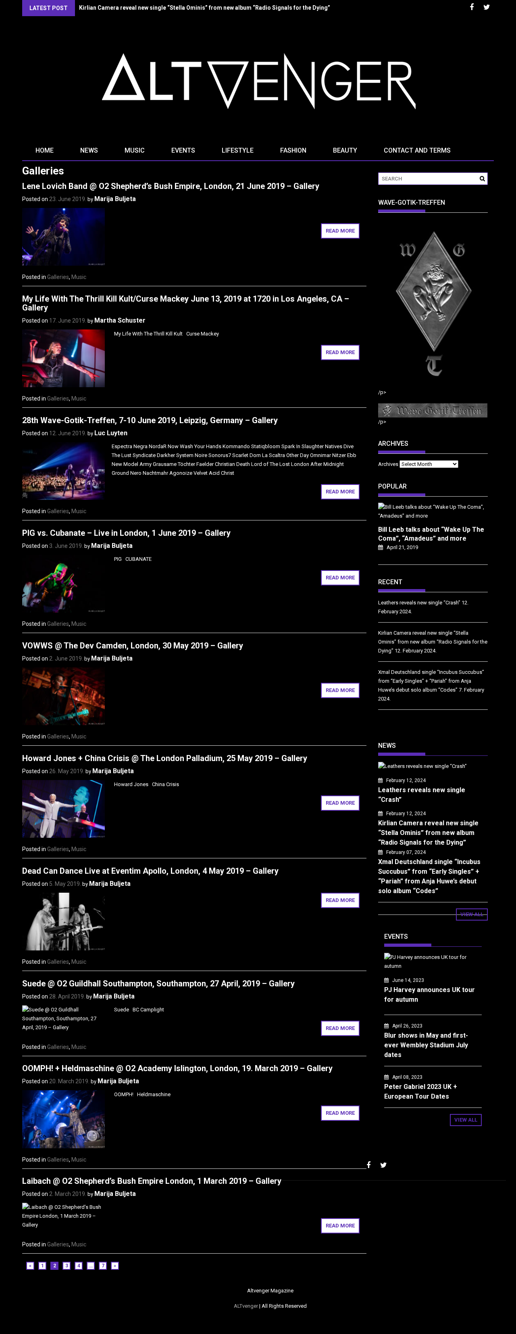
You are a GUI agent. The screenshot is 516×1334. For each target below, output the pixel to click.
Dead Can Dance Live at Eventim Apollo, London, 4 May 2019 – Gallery (150, 871)
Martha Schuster (120, 320)
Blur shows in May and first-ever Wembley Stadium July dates (426, 1045)
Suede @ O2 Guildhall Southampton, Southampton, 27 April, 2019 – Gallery (158, 983)
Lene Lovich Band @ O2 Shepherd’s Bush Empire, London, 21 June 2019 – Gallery (170, 186)
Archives (388, 464)
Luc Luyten (110, 433)
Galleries (58, 277)
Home (44, 150)
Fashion (293, 150)
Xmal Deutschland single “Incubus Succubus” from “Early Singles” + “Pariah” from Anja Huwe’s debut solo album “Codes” (431, 681)
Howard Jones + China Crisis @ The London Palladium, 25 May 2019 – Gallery (164, 758)
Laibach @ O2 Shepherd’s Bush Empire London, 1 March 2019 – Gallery (151, 1181)
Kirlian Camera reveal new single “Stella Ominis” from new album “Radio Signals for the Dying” (204, 7)
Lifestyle (238, 150)
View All (471, 914)
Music (135, 150)
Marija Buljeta (115, 199)
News (89, 150)
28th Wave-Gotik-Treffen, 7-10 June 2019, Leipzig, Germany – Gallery (150, 420)
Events (183, 150)
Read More (340, 231)
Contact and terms (417, 150)
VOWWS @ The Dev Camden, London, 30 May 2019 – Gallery (132, 645)
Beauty (345, 150)
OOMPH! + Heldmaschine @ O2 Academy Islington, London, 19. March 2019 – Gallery (177, 1068)
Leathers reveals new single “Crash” (419, 603)
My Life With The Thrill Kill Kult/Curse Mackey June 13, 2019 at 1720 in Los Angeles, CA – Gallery (185, 303)
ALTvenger (246, 1306)
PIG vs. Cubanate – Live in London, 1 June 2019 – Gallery (126, 533)
